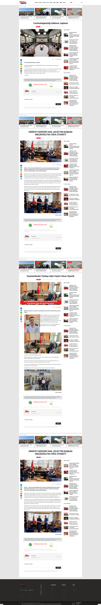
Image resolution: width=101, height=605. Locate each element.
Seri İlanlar (64, 595)
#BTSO (38, 229)
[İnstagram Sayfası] (23, 590)
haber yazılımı (43, 602)
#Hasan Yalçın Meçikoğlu (32, 229)
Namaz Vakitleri (64, 589)
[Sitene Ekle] (33, 590)
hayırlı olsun (30, 358)
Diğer (71, 2)
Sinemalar (63, 594)
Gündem (36, 2)
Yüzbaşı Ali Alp (46, 319)
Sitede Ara (74, 587)
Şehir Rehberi (64, 596)
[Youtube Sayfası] (25, 590)
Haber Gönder (30, 596)
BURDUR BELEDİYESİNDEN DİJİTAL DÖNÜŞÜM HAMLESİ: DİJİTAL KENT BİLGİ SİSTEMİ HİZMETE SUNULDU (74, 61)
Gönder (58, 104)
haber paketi (47, 602)
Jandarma (46, 315)
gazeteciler (56, 357)
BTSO (60, 173)
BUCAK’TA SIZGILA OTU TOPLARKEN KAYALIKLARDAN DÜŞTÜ (74, 97)
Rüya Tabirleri (75, 590)
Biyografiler (75, 589)
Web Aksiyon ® (78, 602)
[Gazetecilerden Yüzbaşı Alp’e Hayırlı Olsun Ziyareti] (40, 293)
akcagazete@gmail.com (35, 238)
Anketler (74, 588)
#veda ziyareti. (26, 231)
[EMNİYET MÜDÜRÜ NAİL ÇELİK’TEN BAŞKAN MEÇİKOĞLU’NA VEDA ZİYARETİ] (40, 151)
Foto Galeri (44, 585)
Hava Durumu (64, 587)
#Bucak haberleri (54, 230)
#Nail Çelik (26, 229)
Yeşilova (41, 320)
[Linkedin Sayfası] (27, 590)
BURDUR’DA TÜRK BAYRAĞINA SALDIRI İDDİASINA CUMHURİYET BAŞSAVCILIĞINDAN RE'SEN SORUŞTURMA (74, 48)
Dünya (51, 2)
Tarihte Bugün (64, 593)
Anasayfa (21, 6)
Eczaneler (63, 590)
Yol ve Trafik (64, 588)
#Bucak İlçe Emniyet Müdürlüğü (29, 230)
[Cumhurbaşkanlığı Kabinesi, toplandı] (40, 42)
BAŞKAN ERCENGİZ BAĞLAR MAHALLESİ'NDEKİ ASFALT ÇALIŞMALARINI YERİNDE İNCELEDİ (74, 35)
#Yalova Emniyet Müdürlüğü (39, 230)
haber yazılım (56, 602)
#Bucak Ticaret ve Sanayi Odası (46, 229)
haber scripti (51, 602)
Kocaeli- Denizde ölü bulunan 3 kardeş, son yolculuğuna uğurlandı (73, 92)
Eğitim (57, 2)
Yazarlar (43, 589)
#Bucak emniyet (48, 230)
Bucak (41, 315)
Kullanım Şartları (30, 593)
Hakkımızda (21, 593)
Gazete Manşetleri (65, 597)
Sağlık (61, 2)
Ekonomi (44, 2)
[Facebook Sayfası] (20, 590)
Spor (48, 2)
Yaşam (64, 2)
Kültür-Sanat (53, 597)
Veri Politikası (22, 596)
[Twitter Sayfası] (22, 590)
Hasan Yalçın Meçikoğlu (54, 180)
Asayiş (54, 2)
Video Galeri (44, 587)
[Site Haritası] (31, 590)
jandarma (44, 325)
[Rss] (29, 590)
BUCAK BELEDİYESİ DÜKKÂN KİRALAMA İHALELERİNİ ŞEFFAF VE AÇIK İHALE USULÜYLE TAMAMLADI (73, 103)
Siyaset (40, 2)
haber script (60, 602)
